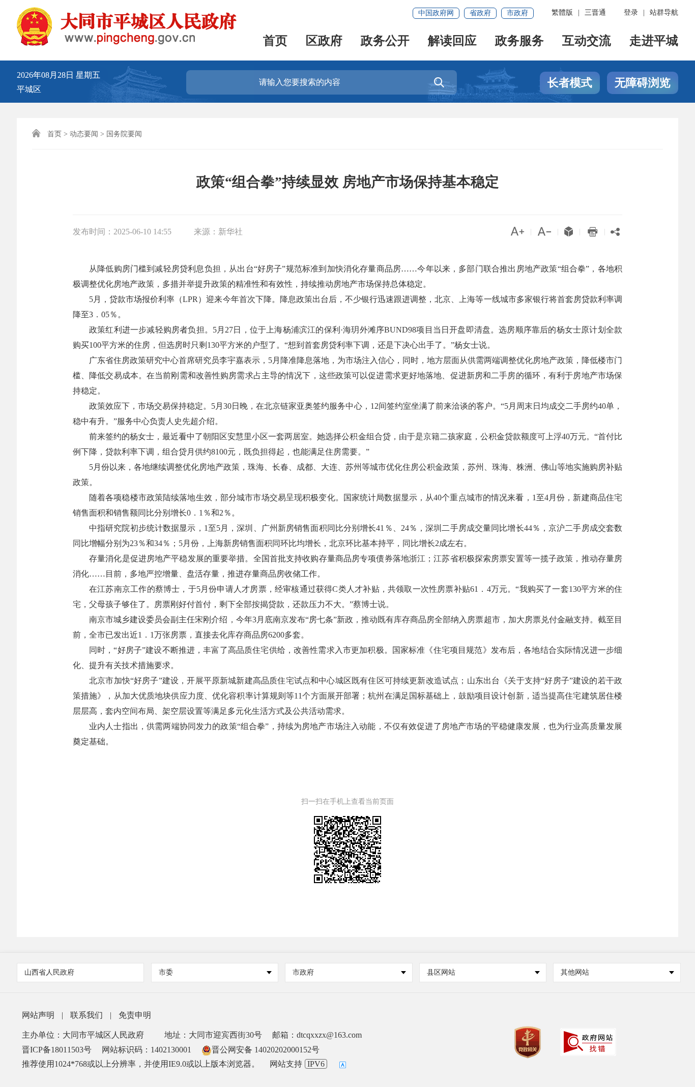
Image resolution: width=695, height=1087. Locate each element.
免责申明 (135, 1015)
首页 (275, 41)
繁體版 (562, 12)
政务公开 (385, 41)
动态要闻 (84, 134)
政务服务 (519, 41)
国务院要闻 (124, 134)
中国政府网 (436, 13)
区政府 (324, 41)
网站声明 (38, 1015)
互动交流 (586, 41)
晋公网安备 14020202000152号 (266, 1049)
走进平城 (653, 41)
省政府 (480, 13)
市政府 (517, 13)
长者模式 (569, 82)
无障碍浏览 (643, 82)
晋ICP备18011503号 (57, 1049)
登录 (631, 12)
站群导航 (664, 12)
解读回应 (452, 41)
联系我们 (86, 1015)
